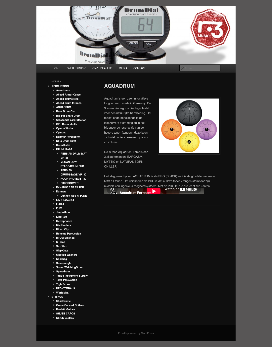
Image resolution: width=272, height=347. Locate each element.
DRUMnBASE (64, 149)
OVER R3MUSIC (76, 68)
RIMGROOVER (69, 183)
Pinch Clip (62, 229)
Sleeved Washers (66, 254)
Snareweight (63, 263)
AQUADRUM (63, 107)
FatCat (60, 204)
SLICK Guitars (65, 318)
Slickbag (61, 259)
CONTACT (139, 68)
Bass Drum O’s (65, 111)
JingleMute (63, 212)
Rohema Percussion (68, 233)
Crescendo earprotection (71, 120)
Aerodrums (63, 90)
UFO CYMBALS (65, 288)
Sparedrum (63, 271)
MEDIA (123, 68)
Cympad (61, 132)
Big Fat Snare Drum (68, 115)
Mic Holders (63, 225)
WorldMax (62, 292)
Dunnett (61, 191)
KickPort (61, 217)
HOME (56, 68)
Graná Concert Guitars (70, 305)
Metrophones (64, 221)
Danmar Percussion (68, 136)
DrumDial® (63, 145)
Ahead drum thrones (68, 103)
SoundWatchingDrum (69, 267)
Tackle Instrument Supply (72, 275)
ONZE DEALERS (102, 68)
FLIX (59, 208)
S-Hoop (60, 242)
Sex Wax (61, 246)
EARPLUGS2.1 (65, 200)
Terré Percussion (66, 280)
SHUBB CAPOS (65, 313)
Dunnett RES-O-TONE (74, 195)
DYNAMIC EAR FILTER (70, 187)
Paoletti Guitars (65, 309)
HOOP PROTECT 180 (73, 178)
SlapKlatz (62, 250)
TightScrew (63, 284)
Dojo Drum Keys (66, 141)
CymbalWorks (64, 128)
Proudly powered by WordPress (136, 333)
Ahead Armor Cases (68, 94)
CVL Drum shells (66, 124)
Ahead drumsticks (67, 99)
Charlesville (63, 301)
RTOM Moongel (65, 238)
